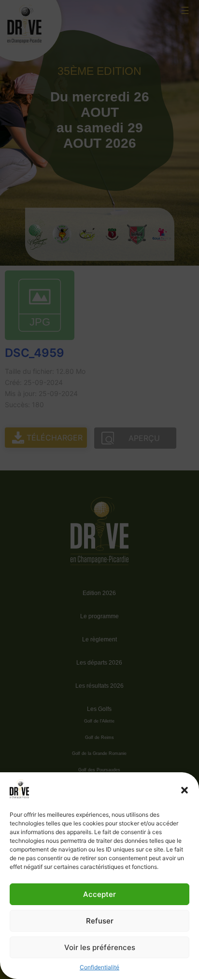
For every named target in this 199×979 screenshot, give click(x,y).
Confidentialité (99, 967)
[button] (184, 790)
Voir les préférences (99, 947)
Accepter (99, 894)
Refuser (100, 920)
